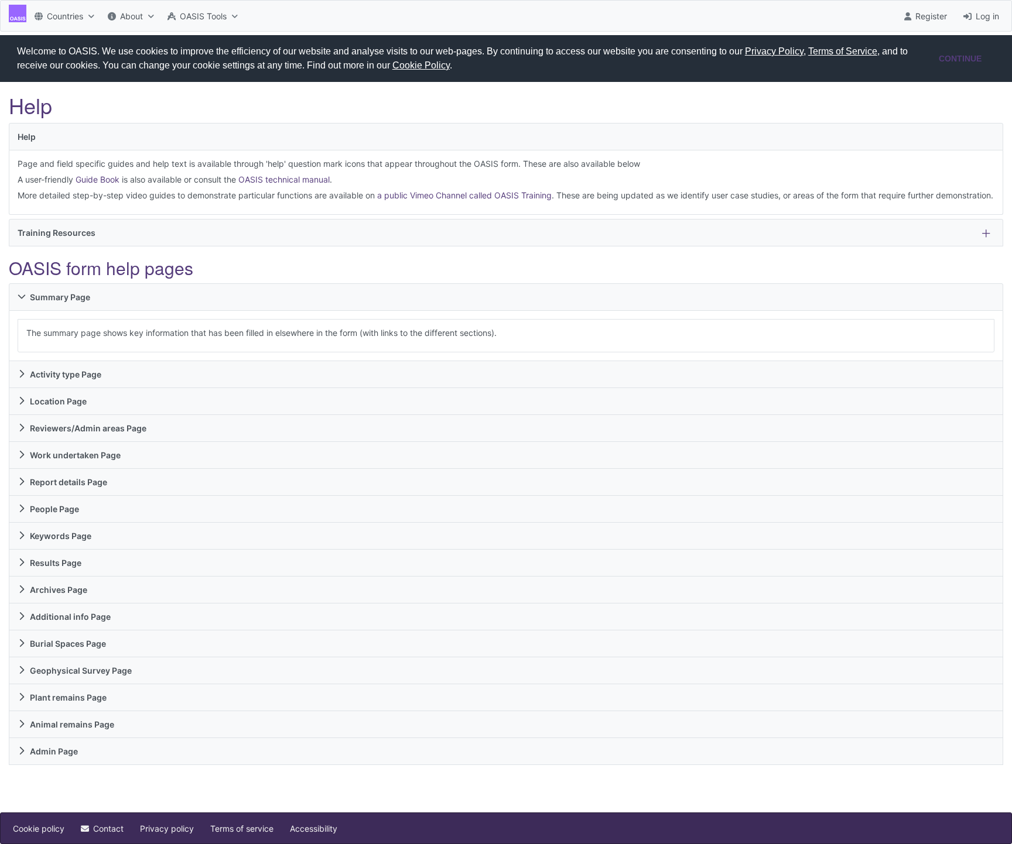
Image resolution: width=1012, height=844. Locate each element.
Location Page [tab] (58, 401)
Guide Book (97, 179)
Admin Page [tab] (54, 751)
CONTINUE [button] (960, 58)
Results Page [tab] (55, 563)
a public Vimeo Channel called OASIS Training (464, 195)
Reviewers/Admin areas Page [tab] (88, 428)
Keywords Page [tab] (60, 536)
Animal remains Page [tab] (72, 724)
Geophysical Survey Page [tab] (81, 670)
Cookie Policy (421, 65)
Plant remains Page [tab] (68, 697)
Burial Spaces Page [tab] (68, 644)
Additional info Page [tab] (70, 617)
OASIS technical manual (284, 179)
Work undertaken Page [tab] (75, 455)
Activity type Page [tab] (65, 374)
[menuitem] (63, 16)
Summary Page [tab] (60, 297)
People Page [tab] (54, 509)
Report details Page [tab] (68, 482)
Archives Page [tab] (58, 590)
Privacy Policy (774, 51)
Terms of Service (842, 51)
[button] (456, 66)
